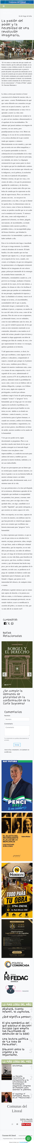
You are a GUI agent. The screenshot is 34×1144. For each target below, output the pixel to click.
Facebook (17, 757)
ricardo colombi (9, 10)
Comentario (8, 724)
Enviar (17, 745)
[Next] (29, 674)
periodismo (7, 13)
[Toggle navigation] (4, 6)
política (22, 10)
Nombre (7, 716)
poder (20, 13)
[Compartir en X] (8, 624)
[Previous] (4, 674)
